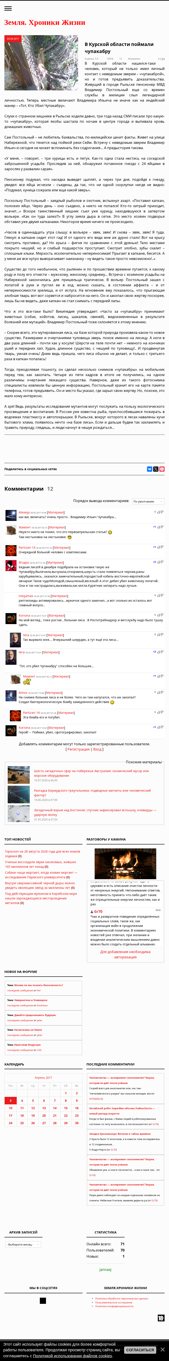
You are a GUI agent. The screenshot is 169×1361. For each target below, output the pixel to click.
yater (39, 1020)
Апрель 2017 (43, 1078)
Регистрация (79, 749)
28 (55, 1123)
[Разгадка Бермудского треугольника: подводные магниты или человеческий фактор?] (19, 802)
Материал (56, 512)
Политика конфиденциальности (114, 1306)
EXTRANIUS (95, 1098)
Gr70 (155, 1124)
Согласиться (140, 1350)
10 (10, 1108)
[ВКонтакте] (149, 469)
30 (77, 1123)
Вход (97, 749)
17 (10, 1115)
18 (22, 1115)
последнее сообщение (20, 990)
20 (44, 1115)
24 (10, 1123)
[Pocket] (162, 469)
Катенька (42, 1005)
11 (22, 1108)
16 (77, 1108)
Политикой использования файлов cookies (72, 1356)
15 (66, 1108)
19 (33, 1115)
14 (55, 1108)
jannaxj (105, 1269)
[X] (155, 469)
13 (44, 1108)
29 (66, 1123)
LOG (39, 1050)
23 (77, 1115)
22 (66, 1115)
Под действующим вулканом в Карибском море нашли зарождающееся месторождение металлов (41, 898)
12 (33, 1108)
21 (55, 1115)
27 (44, 1123)
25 (22, 1123)
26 (33, 1123)
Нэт (39, 990)
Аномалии (134, 58)
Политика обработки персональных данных (121, 1298)
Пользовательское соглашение (113, 1302)
